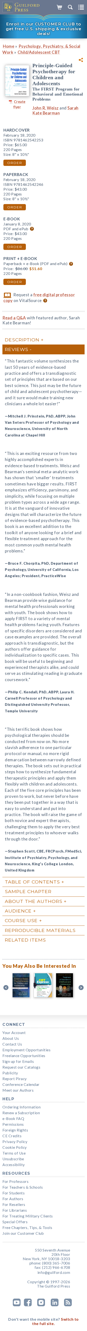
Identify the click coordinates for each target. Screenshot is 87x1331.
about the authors (33, 901)
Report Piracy (14, 1079)
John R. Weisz (45, 107)
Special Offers (15, 1222)
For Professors (15, 1181)
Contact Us (12, 1044)
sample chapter (28, 891)
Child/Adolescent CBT (39, 52)
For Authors (12, 1199)
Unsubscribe (13, 1159)
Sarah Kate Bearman (55, 110)
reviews (16, 349)
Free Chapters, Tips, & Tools (27, 1227)
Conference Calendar (21, 1084)
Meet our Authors (18, 1090)
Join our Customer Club (23, 1233)
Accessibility (13, 1164)
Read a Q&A (14, 317)
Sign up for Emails (18, 1061)
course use (21, 920)
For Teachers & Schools (22, 1187)
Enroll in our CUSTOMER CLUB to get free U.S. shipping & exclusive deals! (43, 29)
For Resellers (13, 1204)
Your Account (14, 1032)
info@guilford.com (53, 1272)
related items (25, 940)
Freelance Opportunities (23, 1055)
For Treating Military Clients (27, 1216)
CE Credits (12, 1136)
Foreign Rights (15, 1130)
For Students (13, 1193)
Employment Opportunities (26, 1050)
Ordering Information (21, 1107)
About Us (10, 1038)
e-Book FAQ (13, 1118)
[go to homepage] (21, 7)
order (14, 163)
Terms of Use (14, 1153)
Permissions (13, 1124)
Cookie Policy (14, 1147)
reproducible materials (40, 930)
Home (8, 46)
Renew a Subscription (21, 1113)
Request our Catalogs (21, 1067)
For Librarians (14, 1210)
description (22, 340)
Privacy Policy (14, 1141)
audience (18, 911)
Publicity (10, 1073)
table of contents (32, 882)
